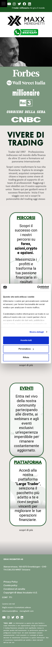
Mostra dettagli (37, 332)
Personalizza (25, 349)
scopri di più (26, 365)
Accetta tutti (26, 340)
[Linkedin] (29, 3)
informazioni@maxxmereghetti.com (18, 611)
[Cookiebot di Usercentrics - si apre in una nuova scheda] (37, 287)
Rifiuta (26, 357)
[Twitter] (19, 3)
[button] (3, 3)
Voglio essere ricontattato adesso (16, 607)
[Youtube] (9, 3)
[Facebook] (24, 3)
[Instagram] (14, 3)
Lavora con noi (8, 604)
